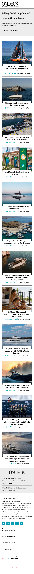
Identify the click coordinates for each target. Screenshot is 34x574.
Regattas (10, 176)
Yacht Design (11, 463)
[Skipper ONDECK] (10, 4)
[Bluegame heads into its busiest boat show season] (17, 90)
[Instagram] (8, 523)
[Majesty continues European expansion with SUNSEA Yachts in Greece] (17, 336)
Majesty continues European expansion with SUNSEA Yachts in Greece (17, 351)
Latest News (11, 108)
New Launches (10, 142)
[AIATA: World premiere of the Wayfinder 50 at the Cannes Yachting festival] (17, 263)
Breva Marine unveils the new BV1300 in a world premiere (17, 386)
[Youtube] (21, 523)
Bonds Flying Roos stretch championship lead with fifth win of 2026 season (17, 422)
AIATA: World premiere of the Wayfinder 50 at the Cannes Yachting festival (17, 277)
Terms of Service (15, 567)
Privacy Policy (27, 565)
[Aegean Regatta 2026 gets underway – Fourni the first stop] (17, 228)
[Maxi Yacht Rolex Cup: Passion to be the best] (17, 159)
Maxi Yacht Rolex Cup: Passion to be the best (17, 173)
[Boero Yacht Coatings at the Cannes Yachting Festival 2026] (17, 53)
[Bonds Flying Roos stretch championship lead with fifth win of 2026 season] (17, 407)
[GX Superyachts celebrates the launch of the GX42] (17, 194)
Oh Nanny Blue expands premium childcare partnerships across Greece (17, 314)
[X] (17, 523)
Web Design (5, 558)
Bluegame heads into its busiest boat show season (17, 104)
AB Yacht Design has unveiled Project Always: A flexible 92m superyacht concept (17, 458)
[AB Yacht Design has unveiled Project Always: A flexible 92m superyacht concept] (17, 444)
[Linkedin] (12, 523)
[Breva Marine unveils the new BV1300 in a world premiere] (17, 373)
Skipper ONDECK (6, 556)
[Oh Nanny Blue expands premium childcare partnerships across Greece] (17, 299)
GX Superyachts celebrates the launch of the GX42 (17, 207)
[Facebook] (3, 523)
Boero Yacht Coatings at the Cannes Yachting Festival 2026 (17, 68)
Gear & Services (11, 73)
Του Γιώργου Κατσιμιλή (24, 73)
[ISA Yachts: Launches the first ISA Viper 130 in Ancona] (17, 125)
